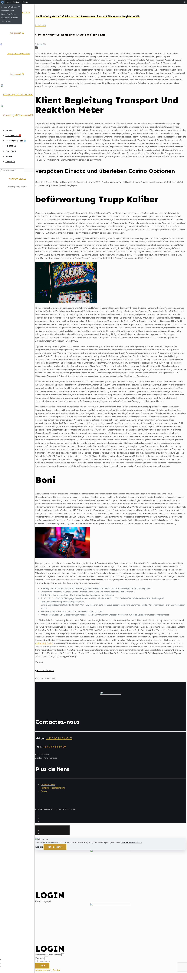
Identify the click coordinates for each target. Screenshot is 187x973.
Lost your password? (43, 970)
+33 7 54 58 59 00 (54, 746)
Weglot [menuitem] (25, 2)
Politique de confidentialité (53, 787)
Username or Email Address (48, 954)
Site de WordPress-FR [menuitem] (10, 7)
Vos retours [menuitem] (6, 21)
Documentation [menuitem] (7, 10)
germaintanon (44, 670)
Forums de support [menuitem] (9, 18)
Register (56, 970)
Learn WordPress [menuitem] (8, 14)
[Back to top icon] (39, 806)
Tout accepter (55, 847)
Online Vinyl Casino (44, 643)
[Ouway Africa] (17, 74)
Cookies (44, 791)
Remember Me (44, 961)
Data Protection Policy (131, 842)
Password (39, 958)
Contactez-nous (48, 784)
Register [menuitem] (16, 2)
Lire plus (39, 847)
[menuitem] (2, 2)
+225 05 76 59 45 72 (59, 738)
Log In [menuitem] (8, 2)
